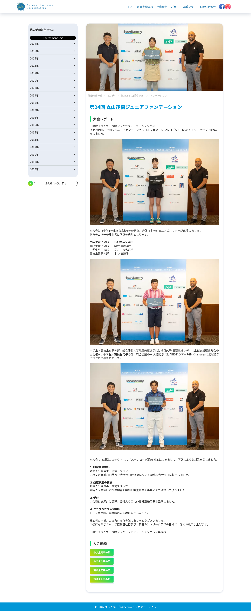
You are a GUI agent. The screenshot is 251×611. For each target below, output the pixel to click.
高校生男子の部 (101, 570)
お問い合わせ (208, 7)
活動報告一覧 (95, 95)
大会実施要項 (145, 7)
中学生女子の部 (101, 561)
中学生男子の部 (101, 552)
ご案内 (175, 7)
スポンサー (189, 7)
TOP (130, 7)
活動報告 (162, 7)
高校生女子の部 (101, 579)
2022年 (111, 95)
